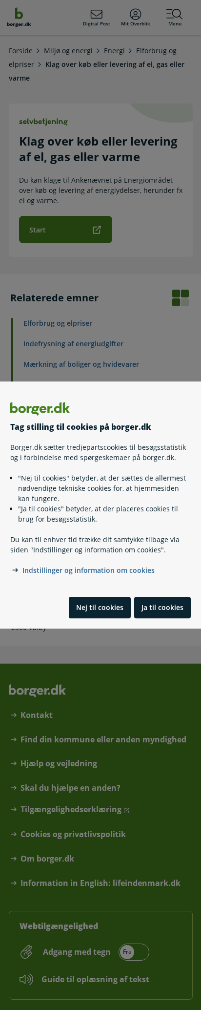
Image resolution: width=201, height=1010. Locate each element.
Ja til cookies (162, 607)
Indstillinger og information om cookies (88, 570)
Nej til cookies (99, 607)
